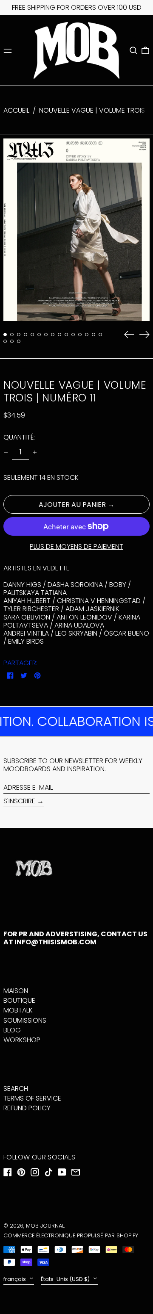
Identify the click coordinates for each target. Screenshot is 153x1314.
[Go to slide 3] (18, 334)
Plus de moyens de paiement (76, 546)
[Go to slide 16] (5, 341)
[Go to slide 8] (52, 334)
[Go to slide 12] (80, 334)
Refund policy (27, 1108)
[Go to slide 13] (86, 334)
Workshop (21, 1040)
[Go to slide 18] (18, 341)
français (15, 1279)
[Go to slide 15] (100, 334)
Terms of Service (32, 1098)
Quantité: (19, 437)
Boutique (19, 1000)
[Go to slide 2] (12, 334)
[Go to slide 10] (66, 334)
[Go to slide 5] (32, 334)
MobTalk (18, 1010)
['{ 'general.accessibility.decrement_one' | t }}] (6, 452)
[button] (133, 50)
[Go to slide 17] (12, 341)
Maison (15, 991)
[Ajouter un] (35, 452)
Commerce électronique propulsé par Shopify (70, 1235)
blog (12, 1030)
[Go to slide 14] (93, 334)
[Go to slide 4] (25, 334)
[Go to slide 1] (5, 334)
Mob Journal (45, 1225)
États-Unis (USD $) (66, 1279)
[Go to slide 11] (73, 334)
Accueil (16, 110)
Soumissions (24, 1020)
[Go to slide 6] (39, 334)
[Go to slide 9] (59, 334)
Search (15, 1088)
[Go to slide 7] (46, 334)
